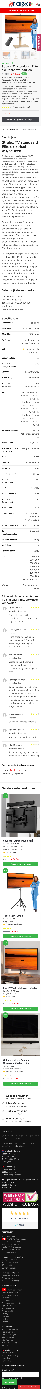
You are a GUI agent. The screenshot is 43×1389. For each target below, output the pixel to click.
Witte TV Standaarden (11, 1249)
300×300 (34, 563)
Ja (38, 343)
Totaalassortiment (9, 1236)
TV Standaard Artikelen (12, 1281)
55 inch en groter (9, 1268)
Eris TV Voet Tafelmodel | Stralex (20, 988)
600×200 (34, 576)
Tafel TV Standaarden (11, 1244)
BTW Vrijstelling (8, 1353)
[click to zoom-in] (20, 31)
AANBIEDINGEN (39, 42)
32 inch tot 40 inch (10, 1262)
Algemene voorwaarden (12, 1303)
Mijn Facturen (7, 1340)
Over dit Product (8, 129)
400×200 (34, 566)
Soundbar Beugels (9, 1252)
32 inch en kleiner (9, 1260)
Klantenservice (8, 1308)
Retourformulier (8, 1278)
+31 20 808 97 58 (11, 1159)
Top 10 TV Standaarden (16, 1239)
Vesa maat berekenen (11, 1275)
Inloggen (5, 1345)
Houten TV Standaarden (12, 1247)
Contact (5, 1322)
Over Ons (6, 1316)
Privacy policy (7, 1314)
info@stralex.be (14, 1175)
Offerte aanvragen (14, 1290)
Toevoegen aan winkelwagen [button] (21, 864)
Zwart (36, 457)
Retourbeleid (7, 1311)
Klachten (5, 1319)
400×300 (34, 570)
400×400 (34, 573)
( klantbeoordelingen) (21, 107)
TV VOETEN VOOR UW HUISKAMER (21, 10)
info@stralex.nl (10, 1162)
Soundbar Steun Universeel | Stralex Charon (18, 842)
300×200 (34, 560)
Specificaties (32, 129)
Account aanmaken (10, 1329)
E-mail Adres (8, 1370)
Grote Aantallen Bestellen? (29, 1387)
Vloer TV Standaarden (11, 1242)
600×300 (24, 579)
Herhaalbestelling (9, 1342)
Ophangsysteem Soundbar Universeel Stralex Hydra (17, 1061)
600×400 (34, 579)
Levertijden (6, 1298)
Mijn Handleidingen (10, 1337)
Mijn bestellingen (9, 1334)
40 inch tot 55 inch (10, 1265)
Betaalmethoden (9, 1306)
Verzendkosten (8, 1300)
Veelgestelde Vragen (10, 1292)
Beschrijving (21, 129)
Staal (37, 468)
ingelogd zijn (16, 770)
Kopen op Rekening (10, 1295)
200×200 (34, 557)
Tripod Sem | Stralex (13, 916)
